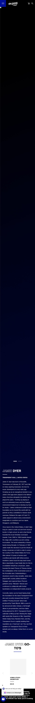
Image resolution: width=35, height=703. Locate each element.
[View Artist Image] (17, 235)
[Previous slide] (3, 673)
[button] (3, 3)
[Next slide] (32, 673)
